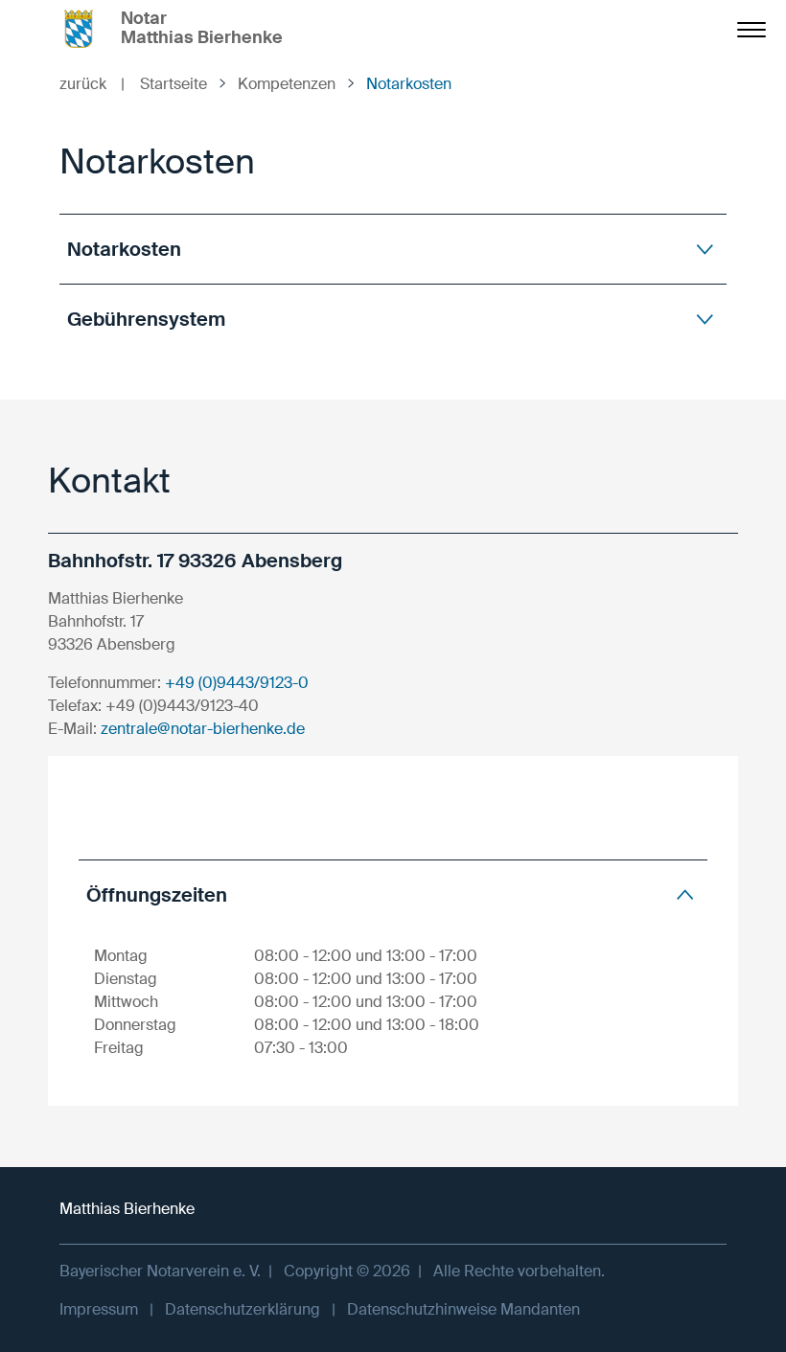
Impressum (98, 1309)
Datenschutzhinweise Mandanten (463, 1309)
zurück (92, 84)
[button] (393, 249)
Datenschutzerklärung (242, 1309)
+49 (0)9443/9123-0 (237, 683)
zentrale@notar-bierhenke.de (203, 729)
